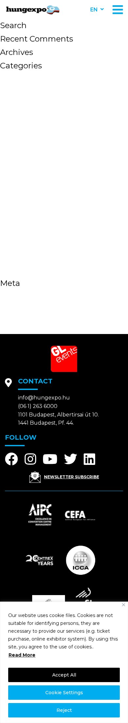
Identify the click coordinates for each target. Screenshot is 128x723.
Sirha (8, 258)
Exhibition (17, 179)
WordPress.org (26, 318)
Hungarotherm (25, 203)
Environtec (18, 171)
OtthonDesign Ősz (32, 242)
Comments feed (28, 310)
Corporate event (28, 164)
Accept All (64, 675)
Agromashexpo (26, 77)
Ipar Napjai (19, 211)
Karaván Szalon (26, 218)
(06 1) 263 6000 (37, 406)
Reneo (11, 250)
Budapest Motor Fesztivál (45, 132)
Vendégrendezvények (37, 273)
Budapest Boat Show (37, 124)
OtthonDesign (24, 234)
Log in (11, 295)
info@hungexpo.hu (44, 398)
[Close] (123, 604)
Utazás (12, 266)
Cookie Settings (64, 693)
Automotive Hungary (36, 101)
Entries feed (21, 303)
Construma (19, 156)
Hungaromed (23, 195)
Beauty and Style (29, 116)
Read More (22, 655)
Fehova (13, 187)
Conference (20, 140)
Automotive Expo (30, 93)
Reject (64, 710)
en (94, 10)
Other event (20, 226)
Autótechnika (23, 109)
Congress (16, 148)
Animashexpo (24, 85)
